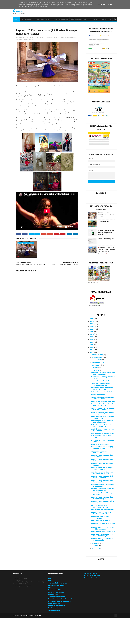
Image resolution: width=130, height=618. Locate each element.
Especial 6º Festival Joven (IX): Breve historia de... (102, 447)
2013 (91, 352)
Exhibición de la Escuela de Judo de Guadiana (102, 430)
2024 (92, 324)
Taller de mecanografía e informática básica (100, 384)
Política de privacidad (92, 576)
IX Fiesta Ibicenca (104, 221)
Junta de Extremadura (56, 597)
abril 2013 (95, 546)
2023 (92, 327)
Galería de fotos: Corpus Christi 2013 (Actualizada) (102, 528)
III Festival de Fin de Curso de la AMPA (102, 441)
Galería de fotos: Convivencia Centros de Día (102, 539)
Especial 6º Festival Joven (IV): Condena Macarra (102, 477)
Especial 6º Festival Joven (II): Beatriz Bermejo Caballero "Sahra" (26, 252)
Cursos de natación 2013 (100, 381)
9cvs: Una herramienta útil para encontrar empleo (102, 388)
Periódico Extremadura (56, 606)
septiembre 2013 (98, 362)
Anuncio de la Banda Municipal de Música (102, 493)
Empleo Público (107, 19)
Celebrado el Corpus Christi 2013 (103, 532)
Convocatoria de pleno (106, 239)
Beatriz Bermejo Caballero (56, 37)
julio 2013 (95, 368)
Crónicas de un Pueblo (56, 585)
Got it (110, 4)
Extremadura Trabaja (56, 592)
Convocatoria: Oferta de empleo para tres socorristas (103, 524)
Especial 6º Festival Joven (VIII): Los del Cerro (102, 456)
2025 (92, 321)
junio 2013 (95, 370)
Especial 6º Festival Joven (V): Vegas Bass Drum (102, 468)
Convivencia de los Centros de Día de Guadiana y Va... (102, 535)
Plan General (94, 19)
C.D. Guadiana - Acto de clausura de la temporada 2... (103, 409)
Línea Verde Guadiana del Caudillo (60, 599)
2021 (91, 332)
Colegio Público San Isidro (57, 583)
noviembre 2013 (97, 357)
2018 (91, 339)
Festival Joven (24, 39)
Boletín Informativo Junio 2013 (102, 510)
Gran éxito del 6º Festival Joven (102, 433)
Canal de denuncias (91, 578)
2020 (92, 334)
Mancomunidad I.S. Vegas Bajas (59, 601)
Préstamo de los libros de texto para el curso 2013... (102, 405)
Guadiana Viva (53, 594)
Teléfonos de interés (79, 19)
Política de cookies (91, 573)
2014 (92, 350)
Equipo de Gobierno (60, 19)
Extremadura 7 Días (55, 590)
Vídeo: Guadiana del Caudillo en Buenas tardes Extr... (102, 425)
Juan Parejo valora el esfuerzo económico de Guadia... (102, 473)
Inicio (16, 19)
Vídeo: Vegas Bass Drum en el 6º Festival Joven (102, 417)
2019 (91, 337)
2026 (92, 319)
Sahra (31, 39)
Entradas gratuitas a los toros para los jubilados (102, 421)
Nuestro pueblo (27, 19)
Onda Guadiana (54, 603)
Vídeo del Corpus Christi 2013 (101, 521)
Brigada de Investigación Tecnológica (100, 517)
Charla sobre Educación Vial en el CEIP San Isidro (102, 398)
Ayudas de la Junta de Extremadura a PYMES (99, 506)
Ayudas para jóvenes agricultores (99, 452)
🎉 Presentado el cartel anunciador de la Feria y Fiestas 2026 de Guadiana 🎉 (106, 250)
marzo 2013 (96, 548)
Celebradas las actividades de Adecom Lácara (106, 215)
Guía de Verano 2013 (98, 394)
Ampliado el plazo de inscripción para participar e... (103, 373)
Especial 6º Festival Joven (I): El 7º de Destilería (102, 502)
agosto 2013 (96, 365)
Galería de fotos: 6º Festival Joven (101, 436)
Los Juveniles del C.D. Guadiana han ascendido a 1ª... (102, 489)
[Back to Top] (115, 615)
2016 (91, 345)
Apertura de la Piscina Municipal (103, 401)
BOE (49, 579)
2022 (92, 329)
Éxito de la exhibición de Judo (102, 392)
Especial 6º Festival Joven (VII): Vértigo (102, 460)
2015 (91, 347)
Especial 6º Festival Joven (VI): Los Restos (102, 464)
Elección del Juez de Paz (100, 444)
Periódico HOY (53, 608)
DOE (49, 588)
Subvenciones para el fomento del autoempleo (102, 485)
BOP (49, 581)
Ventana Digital (54, 610)
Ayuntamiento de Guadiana (21, 9)
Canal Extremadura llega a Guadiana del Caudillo (101, 513)
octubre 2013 (96, 360)
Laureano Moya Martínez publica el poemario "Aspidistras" (106, 232)
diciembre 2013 (97, 355)
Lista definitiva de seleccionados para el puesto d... (103, 413)
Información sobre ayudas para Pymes (102, 377)
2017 (91, 342)
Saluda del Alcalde (43, 19)
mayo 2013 (96, 543)
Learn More (102, 4)
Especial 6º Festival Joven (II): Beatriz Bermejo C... (102, 498)
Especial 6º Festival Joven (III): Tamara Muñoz (102, 481)
